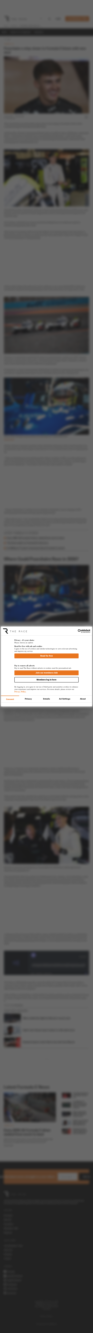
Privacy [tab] (28, 699)
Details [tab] (46, 699)
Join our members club (46, 673)
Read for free (46, 656)
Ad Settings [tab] (64, 699)
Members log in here (46, 680)
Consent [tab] (10, 699)
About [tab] (83, 699)
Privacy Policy (20, 691)
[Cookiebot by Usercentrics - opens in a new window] (79, 631)
